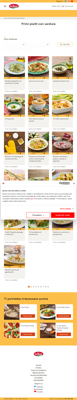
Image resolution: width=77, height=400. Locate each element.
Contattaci (38, 378)
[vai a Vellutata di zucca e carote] (38, 104)
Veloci (17, 49)
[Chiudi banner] (74, 183)
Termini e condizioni (38, 370)
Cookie (38, 365)
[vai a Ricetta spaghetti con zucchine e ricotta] (14, 66)
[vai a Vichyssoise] (14, 104)
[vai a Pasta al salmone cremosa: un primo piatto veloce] (14, 179)
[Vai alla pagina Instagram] (68, 1)
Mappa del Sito (38, 373)
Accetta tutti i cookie (63, 215)
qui (32, 198)
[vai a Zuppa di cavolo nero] (62, 66)
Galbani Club (56, 6)
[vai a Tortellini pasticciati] (62, 104)
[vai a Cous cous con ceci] (38, 66)
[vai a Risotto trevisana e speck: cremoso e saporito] (62, 142)
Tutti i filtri (66, 44)
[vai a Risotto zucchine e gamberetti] (14, 255)
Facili (8, 49)
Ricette (10, 18)
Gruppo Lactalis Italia (38, 375)
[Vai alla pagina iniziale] (14, 6)
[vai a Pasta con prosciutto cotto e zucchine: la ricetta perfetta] (38, 142)
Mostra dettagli (65, 209)
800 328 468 (68, 399)
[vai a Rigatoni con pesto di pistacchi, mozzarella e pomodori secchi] (62, 179)
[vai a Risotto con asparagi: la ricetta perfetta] (14, 142)
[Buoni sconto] (63, 6)
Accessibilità (38, 380)
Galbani (6, 18)
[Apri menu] (5, 6)
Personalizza (37, 215)
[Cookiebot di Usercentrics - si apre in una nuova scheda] (61, 183)
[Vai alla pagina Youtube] (72, 1)
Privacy (38, 368)
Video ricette (29, 49)
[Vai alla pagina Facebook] (66, 1)
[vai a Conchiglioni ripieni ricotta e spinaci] (38, 179)
